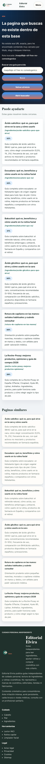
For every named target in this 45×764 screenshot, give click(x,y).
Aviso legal (9, 748)
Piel (5, 718)
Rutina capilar (10, 734)
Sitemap (8, 757)
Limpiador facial (11, 738)
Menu (38, 5)
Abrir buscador (22, 95)
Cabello (7, 715)
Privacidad (9, 751)
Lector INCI (9, 731)
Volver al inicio (22, 87)
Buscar (22, 78)
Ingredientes (9, 721)
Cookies (8, 754)
